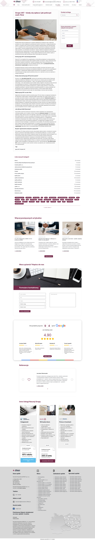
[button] (23, 379)
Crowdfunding (70, 201)
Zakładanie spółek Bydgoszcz (61, 491)
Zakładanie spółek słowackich (44, 494)
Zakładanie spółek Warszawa (61, 479)
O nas (18, 4)
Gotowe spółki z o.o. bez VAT (44, 482)
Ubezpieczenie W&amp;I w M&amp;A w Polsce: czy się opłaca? (47, 239)
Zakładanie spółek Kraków (60, 485)
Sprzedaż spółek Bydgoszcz (76, 491)
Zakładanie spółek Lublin (60, 488)
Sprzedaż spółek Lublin (75, 488)
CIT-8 (59, 201)
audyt (23, 199)
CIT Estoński (53, 201)
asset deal (17, 199)
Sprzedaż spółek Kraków (75, 485)
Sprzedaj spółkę (41, 500)
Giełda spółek (57, 4)
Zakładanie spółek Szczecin (60, 478)
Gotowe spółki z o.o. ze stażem (45, 484)
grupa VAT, (17, 149)
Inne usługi (74, 4)
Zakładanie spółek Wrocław (60, 477)
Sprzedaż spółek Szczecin (75, 478)
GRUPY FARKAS (22, 488)
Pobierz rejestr (16, 518)
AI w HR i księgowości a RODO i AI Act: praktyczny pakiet (23, 239)
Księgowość (24, 422)
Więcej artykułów (48, 256)
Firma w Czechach (65, 422)
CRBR (64, 201)
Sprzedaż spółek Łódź (75, 482)
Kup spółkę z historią (42, 498)
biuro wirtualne (55, 199)
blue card (76, 199)
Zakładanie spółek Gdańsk (60, 484)
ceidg (38, 201)
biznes (62, 199)
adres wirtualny (36, 197)
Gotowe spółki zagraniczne (37, 4)
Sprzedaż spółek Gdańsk (75, 484)
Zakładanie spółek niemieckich (44, 491)
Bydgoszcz (25, 201)
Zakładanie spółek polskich (44, 490)
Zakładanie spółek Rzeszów (60, 490)
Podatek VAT (22, 149)
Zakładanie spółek (49, 4)
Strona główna (41, 477)
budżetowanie (18, 201)
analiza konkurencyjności (62, 197)
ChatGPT (42, 201)
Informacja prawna (42, 510)
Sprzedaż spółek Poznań (75, 486)
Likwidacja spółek (42, 501)
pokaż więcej (47, 207)
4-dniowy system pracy (19, 197)
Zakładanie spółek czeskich (44, 492)
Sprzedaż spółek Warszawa (76, 479)
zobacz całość (40, 385)
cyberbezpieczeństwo (19, 203)
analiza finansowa (53, 197)
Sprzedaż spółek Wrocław (75, 476)
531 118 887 (18, 494)
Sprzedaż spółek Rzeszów (75, 489)
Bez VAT (40, 199)
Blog (39, 505)
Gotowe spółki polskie (26, 4)
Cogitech (53, 539)
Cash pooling (32, 201)
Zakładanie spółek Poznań (60, 487)
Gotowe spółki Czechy (43, 488)
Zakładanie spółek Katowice (60, 481)
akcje (46, 197)
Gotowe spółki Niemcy (43, 487)
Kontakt (80, 4)
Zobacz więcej (47, 356)
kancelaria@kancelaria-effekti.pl (23, 501)
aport (78, 197)
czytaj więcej (18, 250)
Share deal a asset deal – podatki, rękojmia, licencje (72, 239)
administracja (28, 197)
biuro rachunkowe (47, 199)
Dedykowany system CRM (44, 539)
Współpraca (40, 507)
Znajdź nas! (18, 508)
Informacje (15, 517)
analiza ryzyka (71, 197)
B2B (27, 199)
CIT (47, 201)
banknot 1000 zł (33, 199)
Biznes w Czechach (69, 199)
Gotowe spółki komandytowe (44, 485)
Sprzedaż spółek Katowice (75, 481)
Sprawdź (28, 445)
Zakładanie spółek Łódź (60, 482)
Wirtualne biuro (45, 422)
